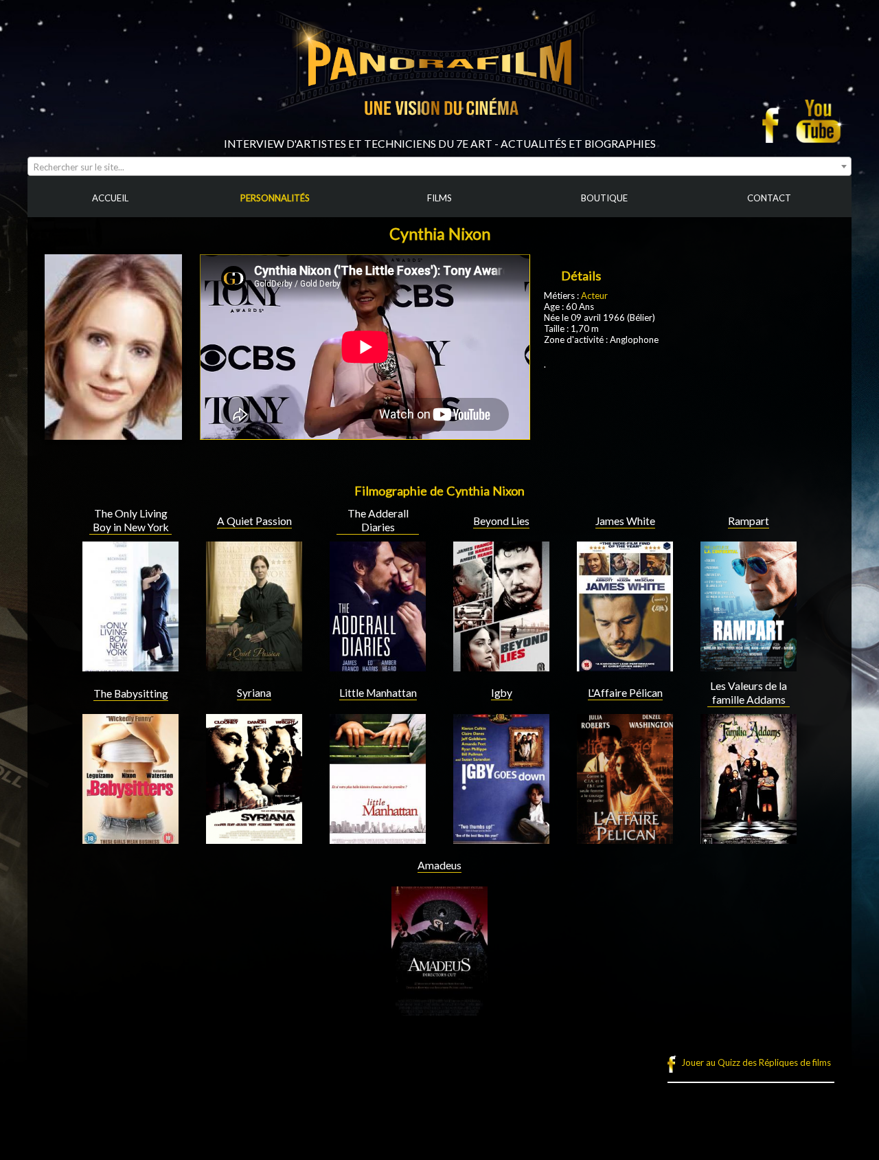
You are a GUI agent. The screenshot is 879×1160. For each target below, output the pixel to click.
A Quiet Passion (254, 521)
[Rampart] (748, 665)
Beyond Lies (501, 521)
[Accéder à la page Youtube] (820, 121)
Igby (501, 693)
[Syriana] (254, 838)
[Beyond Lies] (501, 665)
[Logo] (439, 131)
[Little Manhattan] (378, 838)
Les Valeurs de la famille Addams (748, 693)
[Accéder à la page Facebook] (774, 121)
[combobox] (439, 166)
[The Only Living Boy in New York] (130, 665)
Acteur (594, 295)
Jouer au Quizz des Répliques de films (756, 1062)
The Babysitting (130, 693)
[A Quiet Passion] (254, 665)
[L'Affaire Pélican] (625, 838)
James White (625, 521)
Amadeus (439, 865)
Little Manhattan (378, 693)
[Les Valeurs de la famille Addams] (748, 838)
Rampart (748, 521)
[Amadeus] (439, 1010)
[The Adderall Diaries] (378, 665)
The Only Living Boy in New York (131, 520)
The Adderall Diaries (378, 520)
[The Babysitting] (130, 838)
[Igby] (501, 838)
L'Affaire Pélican (625, 693)
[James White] (625, 665)
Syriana (254, 693)
